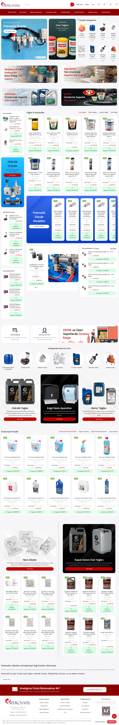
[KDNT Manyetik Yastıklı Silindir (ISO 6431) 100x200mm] (87, 204)
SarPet (53, 140)
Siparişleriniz (44, 706)
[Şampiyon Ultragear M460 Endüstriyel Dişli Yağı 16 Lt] (89, 624)
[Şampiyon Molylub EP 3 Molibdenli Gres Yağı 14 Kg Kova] (109, 124)
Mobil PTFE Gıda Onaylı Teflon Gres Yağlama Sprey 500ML (109, 174)
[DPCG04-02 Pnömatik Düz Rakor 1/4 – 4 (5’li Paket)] (84, 266)
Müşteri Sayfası (44, 702)
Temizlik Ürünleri (9, 459)
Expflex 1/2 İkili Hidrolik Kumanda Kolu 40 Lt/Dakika (15, 251)
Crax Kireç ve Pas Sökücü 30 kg (83, 498)
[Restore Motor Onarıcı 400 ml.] (5, 143)
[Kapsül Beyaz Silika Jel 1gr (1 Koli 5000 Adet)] (12, 583)
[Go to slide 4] (40, 57)
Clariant (12, 597)
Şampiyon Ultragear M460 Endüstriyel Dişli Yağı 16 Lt (89, 634)
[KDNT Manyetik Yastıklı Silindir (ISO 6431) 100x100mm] (58, 204)
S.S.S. (65, 712)
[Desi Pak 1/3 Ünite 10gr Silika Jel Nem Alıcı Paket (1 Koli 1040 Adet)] (48, 583)
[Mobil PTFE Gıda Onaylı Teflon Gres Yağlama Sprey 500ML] (109, 164)
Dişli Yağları (71, 597)
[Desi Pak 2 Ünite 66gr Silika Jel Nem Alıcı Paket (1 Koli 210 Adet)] (48, 622)
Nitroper (85, 702)
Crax (12, 463)
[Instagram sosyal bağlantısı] (106, 702)
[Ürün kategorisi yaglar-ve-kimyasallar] (92, 33)
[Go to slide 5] (41, 57)
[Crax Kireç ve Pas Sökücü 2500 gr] (59, 487)
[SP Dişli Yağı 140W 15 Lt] (107, 624)
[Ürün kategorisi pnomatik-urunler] (102, 53)
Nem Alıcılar (12, 595)
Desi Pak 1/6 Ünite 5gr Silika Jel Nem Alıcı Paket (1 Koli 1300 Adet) (30, 593)
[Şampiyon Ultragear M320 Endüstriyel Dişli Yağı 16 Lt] (71, 624)
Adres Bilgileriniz (44, 709)
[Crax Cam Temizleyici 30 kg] (36, 446)
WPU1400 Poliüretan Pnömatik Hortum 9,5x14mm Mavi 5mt (15, 306)
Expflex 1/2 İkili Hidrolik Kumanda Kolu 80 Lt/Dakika (15, 234)
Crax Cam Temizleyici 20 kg (12, 457)
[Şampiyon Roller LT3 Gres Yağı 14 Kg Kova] (35, 164)
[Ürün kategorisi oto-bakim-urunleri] (92, 52)
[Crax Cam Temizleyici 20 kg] (12, 446)
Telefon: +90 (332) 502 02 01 (18, 712)
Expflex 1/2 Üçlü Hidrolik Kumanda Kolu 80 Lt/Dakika (15, 217)
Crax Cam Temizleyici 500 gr (83, 457)
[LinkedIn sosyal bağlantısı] (110, 702)
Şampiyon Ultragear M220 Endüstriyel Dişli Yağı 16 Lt (107, 593)
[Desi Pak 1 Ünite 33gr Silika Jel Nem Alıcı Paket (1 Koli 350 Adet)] (30, 622)
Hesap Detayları (44, 712)
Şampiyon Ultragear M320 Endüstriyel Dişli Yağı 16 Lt (71, 634)
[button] (3, 39)
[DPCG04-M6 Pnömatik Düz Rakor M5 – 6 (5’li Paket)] (84, 288)
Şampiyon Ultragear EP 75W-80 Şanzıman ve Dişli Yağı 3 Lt (71, 593)
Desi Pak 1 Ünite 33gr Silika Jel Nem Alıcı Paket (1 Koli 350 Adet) (30, 632)
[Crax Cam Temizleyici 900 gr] (107, 446)
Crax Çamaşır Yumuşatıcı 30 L (12, 498)
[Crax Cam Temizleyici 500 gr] (83, 446)
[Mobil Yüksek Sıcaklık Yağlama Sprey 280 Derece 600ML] (91, 164)
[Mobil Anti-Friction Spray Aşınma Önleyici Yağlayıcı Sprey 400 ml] (72, 164)
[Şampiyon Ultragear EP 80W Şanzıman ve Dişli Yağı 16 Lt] (89, 583)
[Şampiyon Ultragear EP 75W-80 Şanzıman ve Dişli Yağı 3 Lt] (71, 583)
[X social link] (102, 702)
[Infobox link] (15, 334)
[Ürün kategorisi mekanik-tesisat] (113, 32)
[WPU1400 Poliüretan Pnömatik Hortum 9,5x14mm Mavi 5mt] (5, 307)
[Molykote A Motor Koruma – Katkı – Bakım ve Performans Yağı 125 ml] (5, 119)
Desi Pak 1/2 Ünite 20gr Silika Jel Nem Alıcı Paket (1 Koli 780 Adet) (12, 632)
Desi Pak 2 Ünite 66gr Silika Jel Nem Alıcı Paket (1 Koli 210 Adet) (48, 632)
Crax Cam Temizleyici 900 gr (107, 457)
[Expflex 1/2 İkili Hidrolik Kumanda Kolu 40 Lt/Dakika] (5, 252)
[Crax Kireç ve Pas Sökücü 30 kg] (83, 487)
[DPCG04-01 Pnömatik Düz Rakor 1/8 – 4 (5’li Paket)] (84, 254)
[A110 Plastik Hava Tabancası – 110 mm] (5, 129)
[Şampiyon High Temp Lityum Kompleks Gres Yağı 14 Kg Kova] (91, 124)
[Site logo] (10, 4)
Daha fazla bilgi (100, 721)
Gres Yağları (38, 138)
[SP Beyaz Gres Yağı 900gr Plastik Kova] (72, 124)
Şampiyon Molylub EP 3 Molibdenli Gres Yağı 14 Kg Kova (109, 134)
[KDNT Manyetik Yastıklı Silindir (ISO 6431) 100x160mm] (72, 204)
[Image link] (17, 701)
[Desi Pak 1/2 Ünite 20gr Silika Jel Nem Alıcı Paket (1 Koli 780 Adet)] (12, 622)
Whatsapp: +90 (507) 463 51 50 (18, 715)
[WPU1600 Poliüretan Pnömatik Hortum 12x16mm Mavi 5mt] (5, 292)
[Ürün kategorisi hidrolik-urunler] (102, 32)
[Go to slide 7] (44, 57)
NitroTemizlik (85, 706)
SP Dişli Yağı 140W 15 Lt (107, 632)
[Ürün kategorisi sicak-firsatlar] (81, 31)
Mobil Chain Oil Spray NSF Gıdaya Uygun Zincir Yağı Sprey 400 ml (54, 174)
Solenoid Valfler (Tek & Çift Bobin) (36, 271)
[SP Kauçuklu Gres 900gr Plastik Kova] (53, 124)
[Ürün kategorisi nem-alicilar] (81, 51)
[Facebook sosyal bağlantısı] (98, 702)
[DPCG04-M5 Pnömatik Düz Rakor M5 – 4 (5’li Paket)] (84, 277)
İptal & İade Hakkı (65, 706)
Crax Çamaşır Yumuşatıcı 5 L (36, 498)
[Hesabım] (110, 4)
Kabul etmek (112, 721)
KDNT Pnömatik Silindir (58, 219)
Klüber (35, 140)
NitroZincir (85, 709)
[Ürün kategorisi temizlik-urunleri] (113, 53)
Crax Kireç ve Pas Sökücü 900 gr (107, 498)
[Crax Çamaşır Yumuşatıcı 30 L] (12, 487)
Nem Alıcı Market (85, 712)
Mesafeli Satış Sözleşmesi (65, 709)
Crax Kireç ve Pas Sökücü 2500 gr (59, 498)
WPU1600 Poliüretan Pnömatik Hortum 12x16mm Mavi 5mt (15, 291)
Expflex (58, 222)
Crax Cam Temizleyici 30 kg (36, 457)
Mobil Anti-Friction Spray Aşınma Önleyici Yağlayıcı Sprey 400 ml (72, 174)
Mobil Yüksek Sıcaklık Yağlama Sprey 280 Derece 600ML (91, 174)
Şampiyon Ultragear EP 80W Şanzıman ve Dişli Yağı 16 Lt (89, 593)
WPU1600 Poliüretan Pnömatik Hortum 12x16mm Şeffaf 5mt (15, 275)
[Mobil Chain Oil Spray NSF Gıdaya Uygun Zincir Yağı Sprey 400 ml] (53, 164)
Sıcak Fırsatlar (55, 137)
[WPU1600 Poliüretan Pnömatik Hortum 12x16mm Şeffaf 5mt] (5, 277)
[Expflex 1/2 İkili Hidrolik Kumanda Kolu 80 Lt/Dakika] (5, 235)
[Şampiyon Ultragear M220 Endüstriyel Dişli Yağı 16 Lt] (107, 583)
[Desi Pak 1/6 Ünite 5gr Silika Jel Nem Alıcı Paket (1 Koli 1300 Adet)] (30, 583)
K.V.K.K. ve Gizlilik (45, 723)
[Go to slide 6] (43, 57)
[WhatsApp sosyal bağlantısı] (114, 702)
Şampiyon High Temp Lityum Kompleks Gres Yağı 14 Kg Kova (90, 134)
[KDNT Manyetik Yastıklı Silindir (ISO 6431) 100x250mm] (101, 204)
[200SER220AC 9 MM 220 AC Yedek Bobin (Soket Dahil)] (36, 255)
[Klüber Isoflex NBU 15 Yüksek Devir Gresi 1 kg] (35, 124)
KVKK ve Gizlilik (65, 702)
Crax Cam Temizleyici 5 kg (59, 457)
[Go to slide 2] (37, 57)
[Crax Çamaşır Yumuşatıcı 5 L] (36, 487)
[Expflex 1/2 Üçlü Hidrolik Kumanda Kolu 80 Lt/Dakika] (5, 218)
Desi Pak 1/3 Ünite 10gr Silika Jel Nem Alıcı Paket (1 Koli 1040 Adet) (48, 593)
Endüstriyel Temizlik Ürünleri (14, 460)
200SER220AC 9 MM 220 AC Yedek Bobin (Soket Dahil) (36, 266)
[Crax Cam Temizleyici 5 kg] (59, 446)
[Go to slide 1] (36, 57)
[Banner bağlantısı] (62, 39)
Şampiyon (90, 140)
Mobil (53, 180)
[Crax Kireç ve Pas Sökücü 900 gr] (107, 487)
